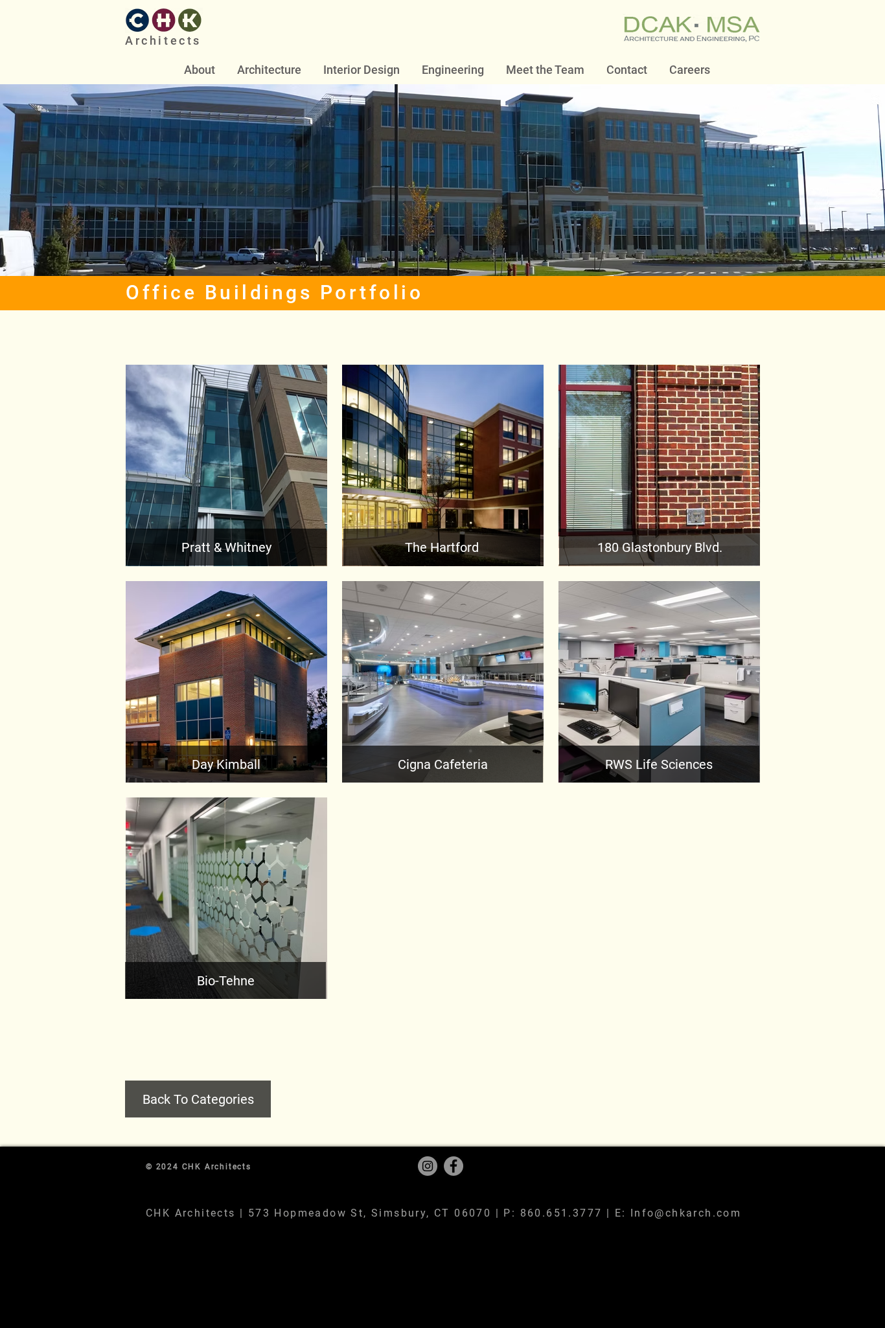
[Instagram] (427, 1166)
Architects (163, 40)
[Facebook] (453, 1166)
